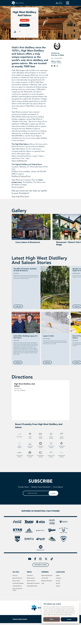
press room (30, 575)
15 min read (18, 306)
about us (15, 575)
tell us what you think (41, 564)
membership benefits (46, 575)
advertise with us (17, 586)
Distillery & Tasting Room (21, 176)
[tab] (15, 31)
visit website (24, 25)
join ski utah (44, 578)
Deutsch (58, 583)
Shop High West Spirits (20, 196)
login (42, 583)
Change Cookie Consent (20, 619)
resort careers (16, 580)
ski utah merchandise (18, 583)
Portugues (58, 578)
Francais (58, 580)
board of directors (17, 578)
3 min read (17, 362)
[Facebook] (54, 66)
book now (23, 20)
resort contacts (31, 580)
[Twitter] (52, 66)
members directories (46, 580)
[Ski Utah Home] (17, 3)
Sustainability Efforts (32, 586)
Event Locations (18, 187)
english (58, 575)
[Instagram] (57, 66)
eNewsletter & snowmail (33, 583)
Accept (69, 619)
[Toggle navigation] (66, 3)
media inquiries (31, 578)
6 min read (47, 362)
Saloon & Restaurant (19, 161)
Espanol (58, 586)
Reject (51, 619)
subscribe (53, 493)
